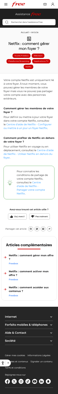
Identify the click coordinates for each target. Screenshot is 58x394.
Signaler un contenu (41, 361)
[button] (8, 363)
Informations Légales (39, 355)
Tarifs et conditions (15, 367)
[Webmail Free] (45, 4)
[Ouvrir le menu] (5, 4)
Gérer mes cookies (15, 355)
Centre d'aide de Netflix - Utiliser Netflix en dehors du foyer (29, 154)
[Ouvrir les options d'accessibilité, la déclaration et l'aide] (2, 363)
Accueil (25, 32)
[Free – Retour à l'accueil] (18, 4)
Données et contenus (16, 361)
